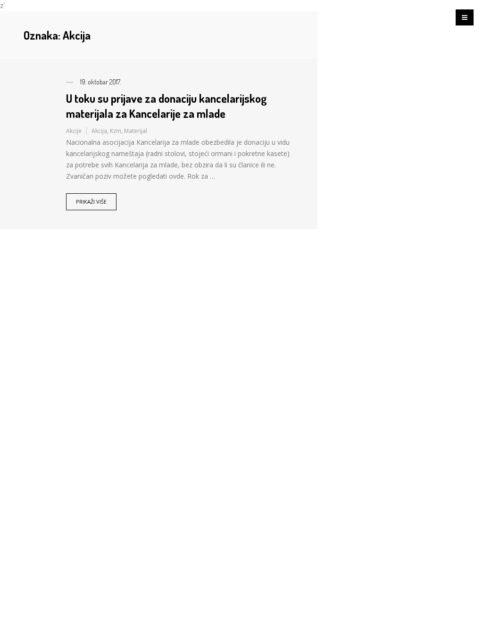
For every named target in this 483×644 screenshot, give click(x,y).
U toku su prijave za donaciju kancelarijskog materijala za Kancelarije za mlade (166, 105)
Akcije (74, 131)
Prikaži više (91, 201)
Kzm (115, 131)
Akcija (99, 131)
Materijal (135, 131)
